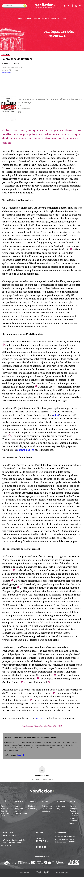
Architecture (74, 816)
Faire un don (60, 842)
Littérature (60, 806)
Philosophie (47, 806)
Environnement (21, 813)
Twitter (40, 872)
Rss (76, 6)
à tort (56, 415)
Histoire (31, 806)
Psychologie (47, 808)
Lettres (55, 19)
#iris (54, 726)
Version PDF (7, 73)
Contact (71, 842)
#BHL (59, 726)
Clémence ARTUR (12, 63)
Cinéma (72, 806)
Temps (37, 19)
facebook (64, 6)
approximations (25, 450)
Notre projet (60, 837)
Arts (63, 19)
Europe (18, 811)
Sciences (4, 808)
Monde (17, 806)
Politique (5, 816)
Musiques (73, 808)
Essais (39, 832)
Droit (3, 806)
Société (4, 811)
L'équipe (71, 837)
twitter (68, 6)
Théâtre (72, 811)
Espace (27, 19)
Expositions (6, 845)
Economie (5, 813)
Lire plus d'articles (41, 780)
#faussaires (38, 726)
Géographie (19, 808)
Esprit (45, 19)
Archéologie (33, 808)
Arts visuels (74, 813)
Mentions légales (62, 873)
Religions (46, 811)
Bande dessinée (18, 840)
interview (40, 718)
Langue (59, 808)
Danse (72, 823)
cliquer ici (20, 755)
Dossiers (41, 847)
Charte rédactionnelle (64, 839)
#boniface (48, 726)
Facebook (37, 872)
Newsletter (80, 6)
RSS (44, 872)
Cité (20, 19)
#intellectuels (27, 726)
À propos (60, 832)
